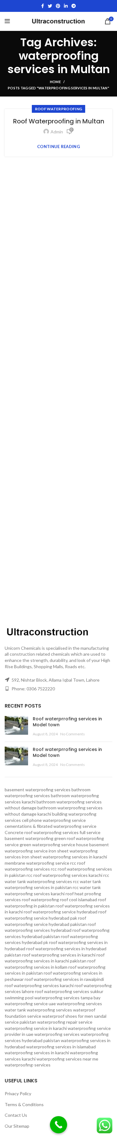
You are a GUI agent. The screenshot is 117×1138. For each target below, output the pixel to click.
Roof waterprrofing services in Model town (67, 722)
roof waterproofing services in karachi (58, 954)
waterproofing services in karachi (37, 1052)
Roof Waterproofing (58, 109)
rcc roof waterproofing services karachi (64, 875)
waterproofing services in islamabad (61, 1046)
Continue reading (58, 147)
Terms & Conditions (24, 1104)
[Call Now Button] (58, 1124)
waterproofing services (57, 1034)
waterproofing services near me (67, 1058)
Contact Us (16, 1115)
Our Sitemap (17, 1126)
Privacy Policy (18, 1093)
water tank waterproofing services (38, 1009)
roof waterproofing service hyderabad (60, 911)
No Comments (72, 734)
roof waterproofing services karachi (39, 985)
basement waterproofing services (38, 789)
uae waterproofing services (75, 1003)
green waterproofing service (47, 844)
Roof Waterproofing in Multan (58, 121)
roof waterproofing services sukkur (69, 991)
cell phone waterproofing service (54, 820)
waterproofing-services (28, 1064)
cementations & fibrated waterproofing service (50, 826)
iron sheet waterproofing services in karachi (64, 856)
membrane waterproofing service (37, 863)
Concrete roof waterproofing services (42, 832)
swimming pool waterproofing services (42, 997)
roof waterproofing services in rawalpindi (64, 979)
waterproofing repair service (64, 1022)
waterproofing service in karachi (36, 1028)
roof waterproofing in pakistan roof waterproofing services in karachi (57, 905)
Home (55, 82)
